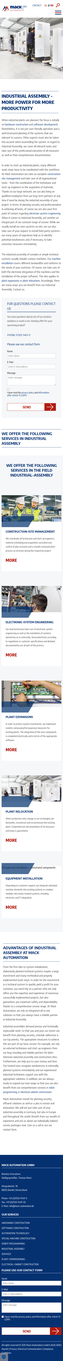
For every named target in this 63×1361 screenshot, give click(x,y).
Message (11, 373)
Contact (37, 5)
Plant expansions (19, 717)
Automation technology (15, 1233)
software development (46, 124)
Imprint (5, 1349)
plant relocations (31, 280)
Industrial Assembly (13, 1248)
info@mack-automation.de (21, 1206)
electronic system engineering (44, 213)
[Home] (14, 10)
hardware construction (16, 124)
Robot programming (13, 1243)
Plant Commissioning (13, 1259)
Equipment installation (24, 878)
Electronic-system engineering (29, 622)
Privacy (13, 1349)
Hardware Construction (16, 1222)
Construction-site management (30, 531)
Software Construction (15, 1228)
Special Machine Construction (18, 1238)
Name (10, 351)
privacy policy (27, 392)
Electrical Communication (29, 1349)
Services (6, 1254)
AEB (58, 1345)
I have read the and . (28, 394)
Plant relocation (19, 811)
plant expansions (10, 280)
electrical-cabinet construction (36, 1092)
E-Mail (10, 362)
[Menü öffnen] (56, 12)
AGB (53, 1345)
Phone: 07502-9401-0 (18, 334)
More (11, 560)
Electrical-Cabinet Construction (20, 1264)
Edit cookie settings (4, 1357)
